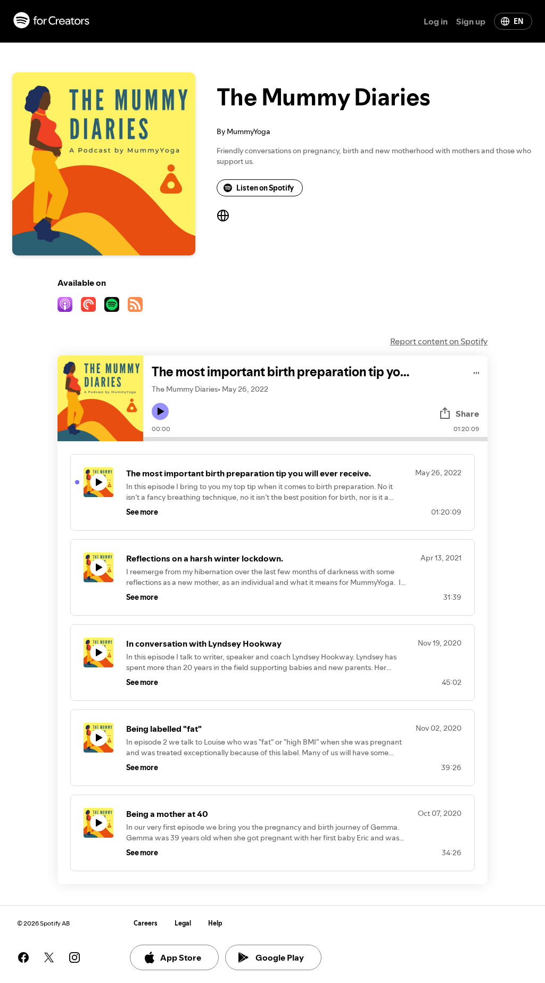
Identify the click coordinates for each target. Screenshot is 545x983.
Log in (436, 21)
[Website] (223, 215)
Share (467, 413)
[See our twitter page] (49, 957)
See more (142, 512)
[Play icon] (160, 411)
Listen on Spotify (265, 188)
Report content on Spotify (439, 341)
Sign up (470, 21)
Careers (146, 923)
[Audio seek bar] (315, 439)
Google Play (279, 957)
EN (518, 21)
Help (215, 923)
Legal (183, 923)
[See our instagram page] (74, 957)
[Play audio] (477, 371)
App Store (180, 957)
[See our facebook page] (23, 957)
